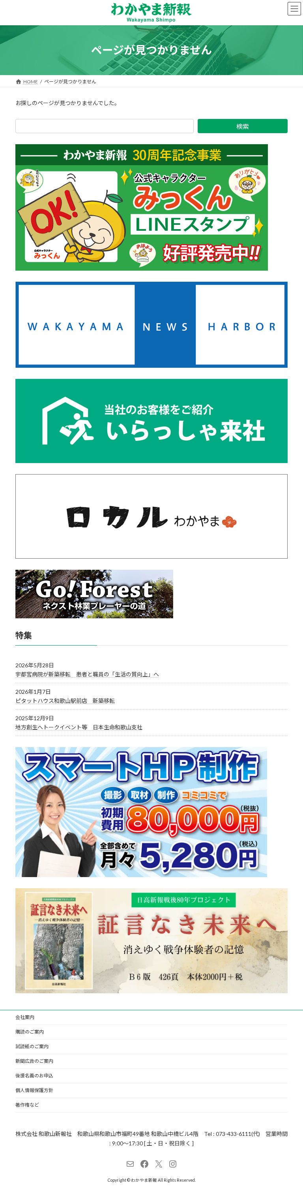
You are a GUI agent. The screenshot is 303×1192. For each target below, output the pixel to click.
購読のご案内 (29, 1032)
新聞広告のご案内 (34, 1061)
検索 (242, 126)
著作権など (27, 1105)
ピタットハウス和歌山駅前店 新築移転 (65, 700)
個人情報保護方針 (34, 1090)
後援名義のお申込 (34, 1076)
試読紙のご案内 (32, 1046)
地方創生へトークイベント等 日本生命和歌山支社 (78, 727)
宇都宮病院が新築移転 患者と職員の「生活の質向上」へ (87, 673)
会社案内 (24, 1017)
